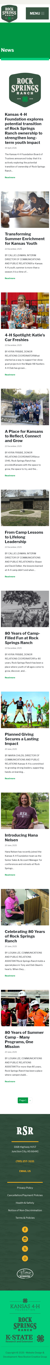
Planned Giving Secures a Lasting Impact (22, 739)
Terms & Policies (25, 1218)
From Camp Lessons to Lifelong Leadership (24, 537)
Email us (25, 1171)
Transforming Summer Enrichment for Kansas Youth (25, 239)
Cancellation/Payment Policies (25, 1195)
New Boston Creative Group (32, 1356)
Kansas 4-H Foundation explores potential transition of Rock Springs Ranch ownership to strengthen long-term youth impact (24, 128)
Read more (10, 177)
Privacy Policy (25, 1188)
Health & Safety (25, 1203)
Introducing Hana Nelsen (21, 837)
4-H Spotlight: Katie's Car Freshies (25, 337)
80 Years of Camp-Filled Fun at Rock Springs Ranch (22, 638)
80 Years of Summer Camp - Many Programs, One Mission (24, 1039)
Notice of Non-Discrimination (25, 1210)
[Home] (10, 13)
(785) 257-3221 (25, 1161)
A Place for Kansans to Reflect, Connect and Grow (24, 436)
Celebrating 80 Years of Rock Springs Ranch (25, 936)
